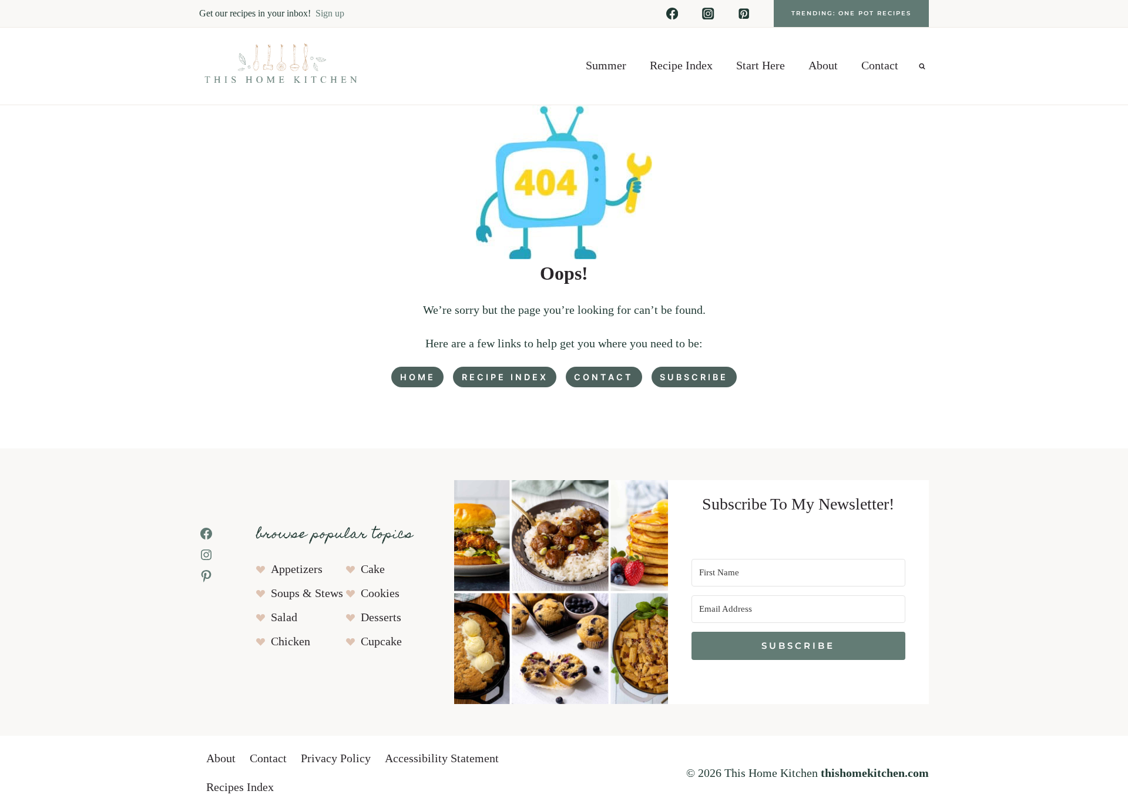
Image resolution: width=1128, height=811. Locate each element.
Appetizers (297, 569)
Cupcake (381, 641)
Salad (284, 617)
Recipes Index (240, 787)
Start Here (760, 65)
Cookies (380, 593)
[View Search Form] (922, 66)
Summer (606, 65)
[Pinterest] (744, 14)
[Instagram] (708, 14)
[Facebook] (672, 14)
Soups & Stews (307, 593)
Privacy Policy (336, 758)
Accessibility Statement (442, 758)
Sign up (329, 13)
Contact (879, 65)
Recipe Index (681, 65)
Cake (373, 569)
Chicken (290, 641)
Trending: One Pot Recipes (851, 13)
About (823, 65)
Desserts (381, 617)
